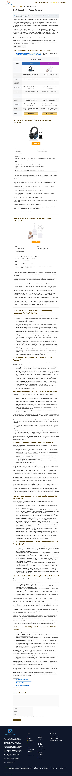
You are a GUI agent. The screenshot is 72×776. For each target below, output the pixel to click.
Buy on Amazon (32, 113)
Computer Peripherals (62, 2)
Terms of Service (31, 742)
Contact (29, 747)
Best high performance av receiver (22, 685)
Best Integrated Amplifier (55, 738)
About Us (29, 738)
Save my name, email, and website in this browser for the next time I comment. (29, 716)
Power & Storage (41, 754)
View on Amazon (36, 143)
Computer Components (43, 2)
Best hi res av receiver (20, 682)
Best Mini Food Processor (54, 736)
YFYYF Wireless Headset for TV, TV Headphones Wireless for (28, 54)
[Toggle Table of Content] (23, 47)
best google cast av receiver (18, 688)
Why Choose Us (30, 744)
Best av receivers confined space (22, 679)
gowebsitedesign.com (9, 767)
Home (36, 2)
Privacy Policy (30, 740)
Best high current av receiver (21, 683)
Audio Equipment (53, 2)
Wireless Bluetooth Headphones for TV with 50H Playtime (27, 53)
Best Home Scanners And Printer (56, 740)
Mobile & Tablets (41, 746)
